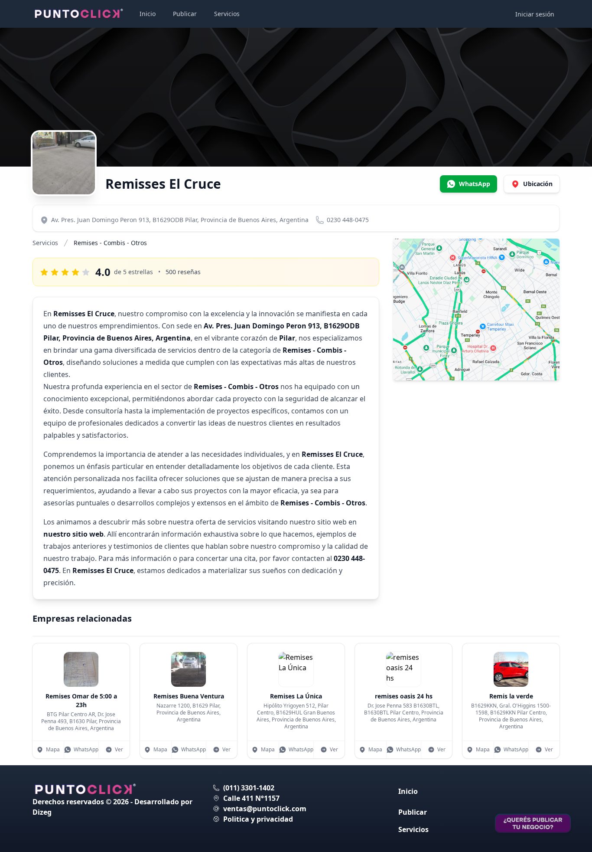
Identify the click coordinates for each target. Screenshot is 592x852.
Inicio (148, 14)
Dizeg (42, 812)
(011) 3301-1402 (248, 788)
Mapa (53, 749)
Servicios (227, 14)
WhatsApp (86, 749)
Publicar (185, 14)
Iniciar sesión (534, 14)
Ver (119, 749)
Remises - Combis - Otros (110, 243)
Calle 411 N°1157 (251, 798)
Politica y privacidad (258, 819)
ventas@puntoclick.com (264, 808)
